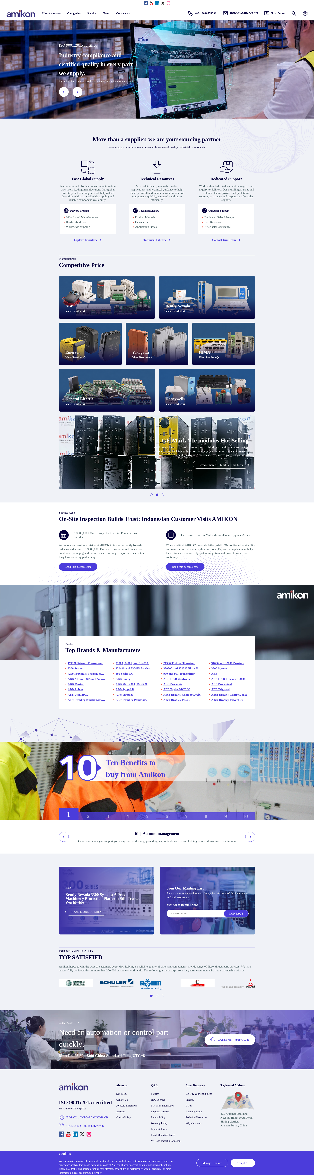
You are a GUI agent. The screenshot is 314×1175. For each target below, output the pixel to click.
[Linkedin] (157, 3)
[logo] (73, 1089)
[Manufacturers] (305, 13)
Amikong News (194, 1111)
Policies (155, 1093)
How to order (158, 1099)
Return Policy (158, 1117)
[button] (64, 92)
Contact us (123, 13)
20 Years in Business (126, 1105)
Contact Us (122, 1099)
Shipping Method (160, 1111)
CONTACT (236, 913)
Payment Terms (159, 1129)
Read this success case (78, 566)
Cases (189, 1105)
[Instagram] (168, 3)
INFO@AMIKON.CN (94, 1117)
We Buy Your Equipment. (199, 1093)
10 (245, 816)
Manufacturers (51, 13)
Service (91, 13)
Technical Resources (196, 1117)
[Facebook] (146, 3)
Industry (190, 1099)
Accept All (242, 1163)
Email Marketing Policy (163, 1135)
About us (121, 1111)
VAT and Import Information (166, 1141)
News (106, 13)
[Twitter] (163, 3)
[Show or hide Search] (294, 13)
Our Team (121, 1093)
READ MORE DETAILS (86, 911)
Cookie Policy (123, 1117)
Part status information (162, 1105)
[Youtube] (151, 3)
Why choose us (193, 1123)
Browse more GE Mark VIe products (221, 465)
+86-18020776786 (93, 1126)
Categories (74, 13)
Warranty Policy (159, 1123)
